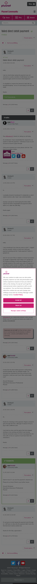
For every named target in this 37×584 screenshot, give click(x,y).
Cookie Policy (18, 295)
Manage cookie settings (18, 311)
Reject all (19, 305)
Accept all (18, 300)
